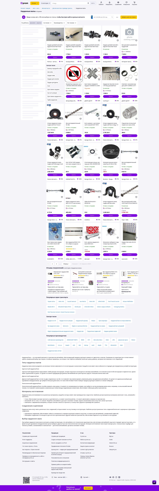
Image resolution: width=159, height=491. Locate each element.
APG (113, 340)
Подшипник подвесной (93, 331)
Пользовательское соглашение (60, 458)
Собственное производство (55, 340)
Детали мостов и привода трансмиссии (63, 8)
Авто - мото (36, 8)
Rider (107, 340)
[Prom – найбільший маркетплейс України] (24, 3)
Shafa (110, 439)
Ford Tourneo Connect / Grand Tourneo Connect (61, 312)
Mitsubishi (114, 345)
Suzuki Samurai (71, 301)
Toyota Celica (51, 301)
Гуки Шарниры (103, 320)
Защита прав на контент (87, 446)
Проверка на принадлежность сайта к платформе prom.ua (33, 457)
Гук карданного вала (53, 326)
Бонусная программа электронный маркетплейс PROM (61, 468)
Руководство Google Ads (58, 473)
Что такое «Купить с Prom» (30, 446)
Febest (133, 340)
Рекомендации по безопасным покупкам (34, 453)
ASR (74, 345)
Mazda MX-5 (51, 306)
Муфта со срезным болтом (79, 326)
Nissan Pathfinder (128, 301)
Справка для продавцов (58, 436)
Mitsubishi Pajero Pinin (64, 306)
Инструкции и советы (28, 461)
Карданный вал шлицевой (116, 326)
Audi (93, 345)
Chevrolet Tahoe (88, 306)
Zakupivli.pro (113, 449)
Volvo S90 (92, 301)
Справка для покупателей (29, 436)
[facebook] (113, 477)
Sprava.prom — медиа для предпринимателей (64, 449)
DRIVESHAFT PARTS (72, 340)
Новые (93, 320)
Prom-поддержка (27, 439)
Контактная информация (87, 443)
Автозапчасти (46, 8)
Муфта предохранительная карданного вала (60, 331)
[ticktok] (119, 477)
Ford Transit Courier (113, 301)
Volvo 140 (61, 301)
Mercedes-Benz (98, 340)
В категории (44, 3)
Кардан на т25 (52, 320)
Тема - (58, 477)
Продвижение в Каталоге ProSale (60, 446)
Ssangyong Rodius (119, 306)
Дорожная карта (123, 340)
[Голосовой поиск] (88, 3)
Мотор (86, 345)
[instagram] (116, 477)
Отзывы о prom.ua (85, 453)
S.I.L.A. (60, 345)
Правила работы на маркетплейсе (61, 464)
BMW (82, 340)
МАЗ (121, 345)
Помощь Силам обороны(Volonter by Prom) (87, 457)
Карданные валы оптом (54, 351)
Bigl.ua (111, 436)
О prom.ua (83, 436)
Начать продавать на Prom (59, 443)
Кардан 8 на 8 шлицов (66, 320)
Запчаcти (65, 326)
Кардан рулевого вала (110, 331)
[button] (55, 57)
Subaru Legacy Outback (103, 306)
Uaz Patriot (83, 301)
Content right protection (87, 449)
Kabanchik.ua (113, 443)
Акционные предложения (29, 443)
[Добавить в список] (62, 40)
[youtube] (110, 477)
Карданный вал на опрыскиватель (121, 320)
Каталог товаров (25, 8)
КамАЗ (67, 345)
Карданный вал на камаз (98, 326)
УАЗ (80, 345)
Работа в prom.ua (85, 439)
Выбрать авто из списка (129, 17)
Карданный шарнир (82, 320)
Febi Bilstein (51, 345)
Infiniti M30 (101, 301)
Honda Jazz (78, 306)
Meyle (99, 345)
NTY (89, 340)
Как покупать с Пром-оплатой (30, 449)
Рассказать (88, 488)
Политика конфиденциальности (60, 461)
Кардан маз (80, 331)
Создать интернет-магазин (59, 439)
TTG (106, 345)
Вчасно (111, 446)
